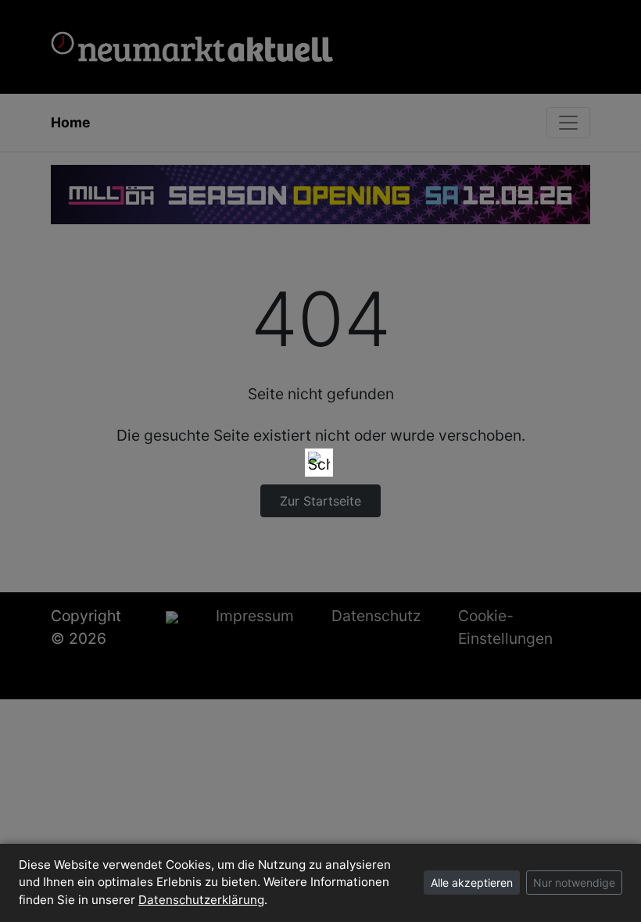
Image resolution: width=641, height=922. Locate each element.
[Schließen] (319, 462)
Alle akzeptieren (472, 882)
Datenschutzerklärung (201, 899)
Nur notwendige (574, 882)
